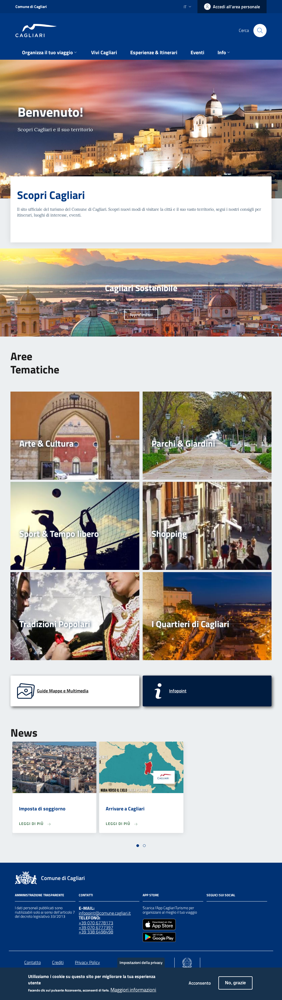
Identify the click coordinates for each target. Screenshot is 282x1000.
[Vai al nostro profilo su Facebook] (210, 908)
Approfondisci (141, 314)
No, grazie (235, 982)
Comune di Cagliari (31, 6)
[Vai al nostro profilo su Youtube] (239, 908)
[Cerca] (260, 30)
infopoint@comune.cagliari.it (105, 913)
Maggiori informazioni (133, 990)
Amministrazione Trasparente (39, 895)
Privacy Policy (87, 962)
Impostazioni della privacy (141, 962)
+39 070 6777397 (96, 927)
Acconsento (200, 983)
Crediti (58, 962)
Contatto (32, 962)
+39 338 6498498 (96, 931)
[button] (137, 845)
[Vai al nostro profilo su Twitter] (229, 908)
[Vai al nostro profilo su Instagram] (219, 908)
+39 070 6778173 (96, 922)
